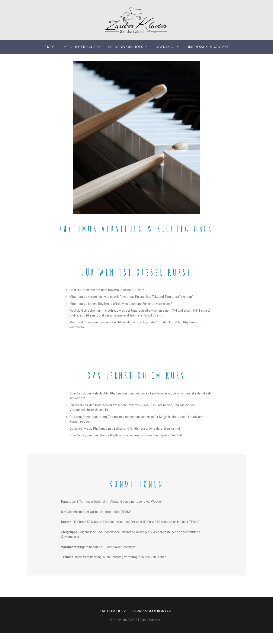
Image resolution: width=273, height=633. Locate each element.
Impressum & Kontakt (208, 47)
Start (50, 47)
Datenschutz (113, 611)
